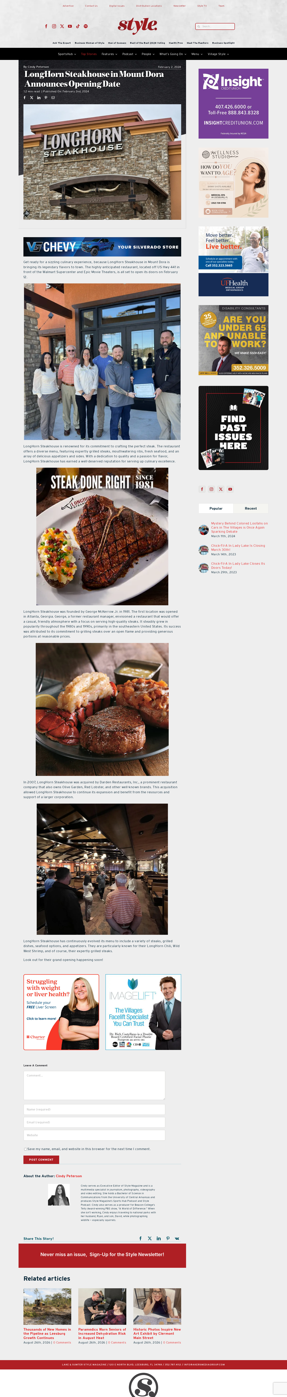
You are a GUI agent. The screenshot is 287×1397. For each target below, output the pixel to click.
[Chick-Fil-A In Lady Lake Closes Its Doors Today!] (204, 565)
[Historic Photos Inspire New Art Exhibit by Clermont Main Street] (47, 1306)
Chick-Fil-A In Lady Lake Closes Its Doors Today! (238, 566)
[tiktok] (78, 26)
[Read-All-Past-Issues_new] (233, 387)
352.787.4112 (173, 1365)
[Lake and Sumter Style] (233, 71)
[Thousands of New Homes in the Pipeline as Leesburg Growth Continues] (102, 1306)
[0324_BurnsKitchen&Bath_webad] (233, 150)
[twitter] (62, 26)
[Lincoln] (233, 307)
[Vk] (177, 1238)
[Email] (53, 97)
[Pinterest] (46, 97)
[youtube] (70, 26)
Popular (216, 508)
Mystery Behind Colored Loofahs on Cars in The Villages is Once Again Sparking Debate (239, 527)
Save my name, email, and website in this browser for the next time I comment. (89, 1149)
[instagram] (54, 26)
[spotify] (86, 26)
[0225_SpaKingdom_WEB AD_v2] (233, 229)
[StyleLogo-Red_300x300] (137, 8)
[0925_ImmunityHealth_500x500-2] (61, 977)
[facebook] (46, 26)
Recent (251, 508)
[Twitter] (221, 489)
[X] (31, 97)
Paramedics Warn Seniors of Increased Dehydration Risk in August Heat (157, 1333)
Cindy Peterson (36, 67)
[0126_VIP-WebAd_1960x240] (102, 239)
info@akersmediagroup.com (204, 1365)
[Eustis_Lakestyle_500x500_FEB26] (143, 977)
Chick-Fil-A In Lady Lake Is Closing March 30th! (238, 548)
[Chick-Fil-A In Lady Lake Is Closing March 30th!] (204, 547)
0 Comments (62, 1342)
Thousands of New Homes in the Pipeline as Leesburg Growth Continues (102, 1333)
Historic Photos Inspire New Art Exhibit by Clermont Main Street (47, 1333)
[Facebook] (24, 97)
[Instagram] (211, 489)
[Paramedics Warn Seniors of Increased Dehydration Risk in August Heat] (157, 1306)
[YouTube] (230, 489)
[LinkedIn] (39, 97)
